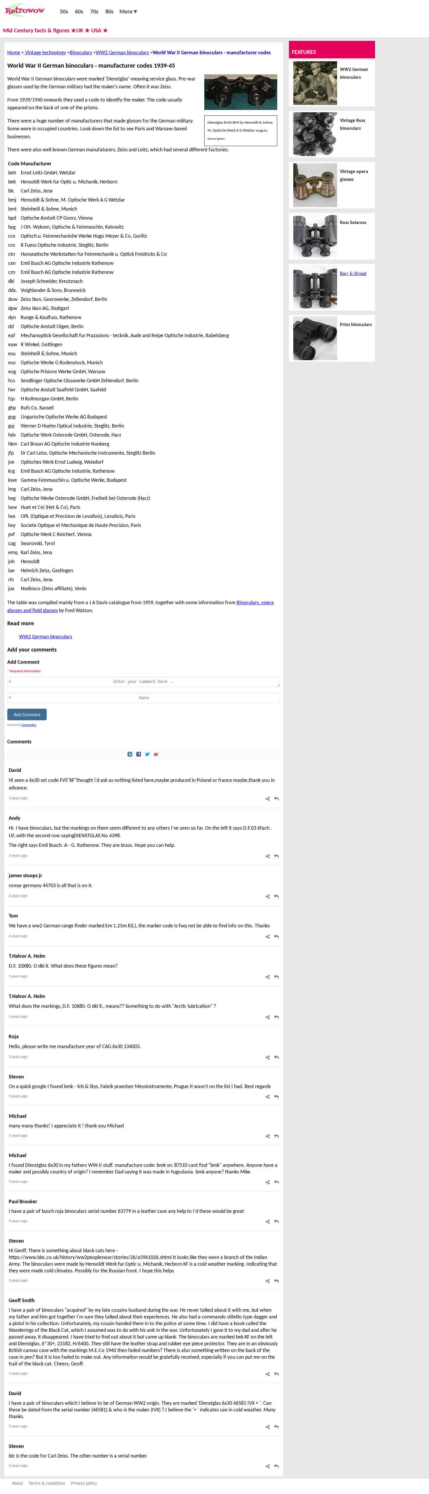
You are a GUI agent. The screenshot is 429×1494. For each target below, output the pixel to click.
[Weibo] (157, 755)
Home (13, 53)
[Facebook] (139, 755)
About (17, 1483)
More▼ (128, 12)
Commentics (29, 725)
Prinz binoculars (356, 325)
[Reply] (276, 799)
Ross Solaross (353, 222)
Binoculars (81, 53)
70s (94, 12)
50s (64, 12)
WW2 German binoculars (122, 53)
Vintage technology (45, 53)
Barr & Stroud (353, 274)
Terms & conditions (47, 1483)
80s (109, 12)
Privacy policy (84, 1483)
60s (79, 12)
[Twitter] (148, 755)
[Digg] (130, 755)
